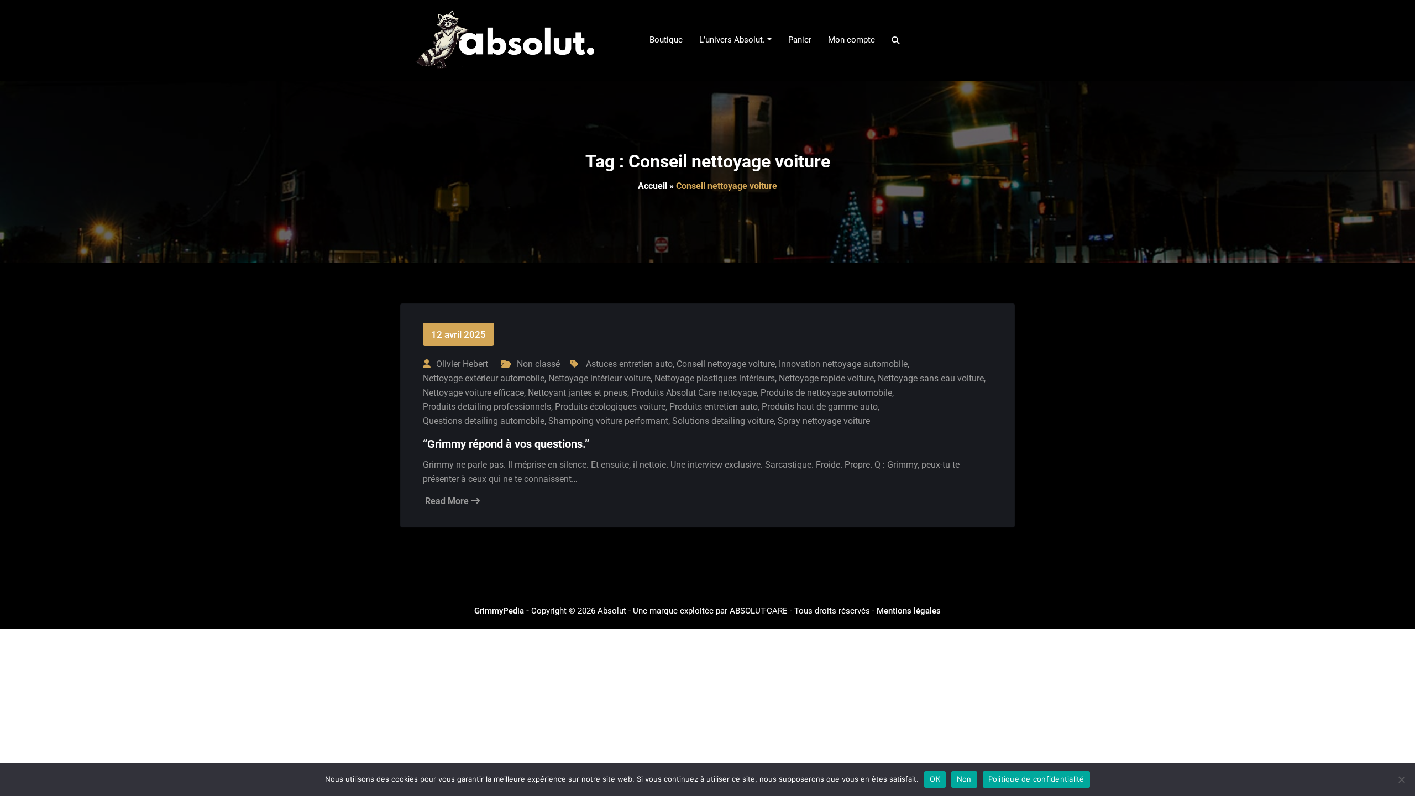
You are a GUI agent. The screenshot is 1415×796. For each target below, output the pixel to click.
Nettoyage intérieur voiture (599, 378)
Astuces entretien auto (629, 364)
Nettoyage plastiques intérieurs (714, 378)
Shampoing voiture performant (608, 421)
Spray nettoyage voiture (824, 421)
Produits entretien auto (713, 406)
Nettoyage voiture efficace (473, 392)
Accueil (652, 186)
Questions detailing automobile (483, 421)
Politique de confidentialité (1036, 778)
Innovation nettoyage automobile (843, 364)
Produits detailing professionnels (487, 406)
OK (935, 778)
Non (964, 778)
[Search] (896, 40)
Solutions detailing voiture (723, 421)
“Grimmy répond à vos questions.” (506, 444)
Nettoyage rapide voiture (826, 378)
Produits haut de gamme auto (820, 406)
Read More (448, 501)
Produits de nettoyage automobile (826, 392)
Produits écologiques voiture (610, 406)
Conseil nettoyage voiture (726, 364)
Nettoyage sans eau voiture (931, 378)
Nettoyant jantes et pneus (577, 392)
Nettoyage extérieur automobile (483, 378)
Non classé (538, 364)
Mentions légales (909, 611)
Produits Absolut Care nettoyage (694, 392)
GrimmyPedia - (502, 611)
